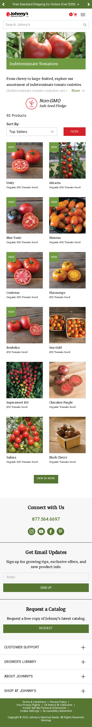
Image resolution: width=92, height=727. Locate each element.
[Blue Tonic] (24, 215)
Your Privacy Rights (28, 705)
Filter (74, 131)
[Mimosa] (67, 215)
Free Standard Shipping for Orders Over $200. (44, 4)
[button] (3, 4)
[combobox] (46, 24)
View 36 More (46, 478)
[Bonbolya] (24, 325)
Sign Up (46, 587)
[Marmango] (67, 270)
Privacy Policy (58, 702)
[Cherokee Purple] (67, 380)
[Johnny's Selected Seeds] (17, 14)
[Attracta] (67, 160)
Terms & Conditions (34, 702)
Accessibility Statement (57, 710)
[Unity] (24, 160)
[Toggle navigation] (81, 14)
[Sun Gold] (67, 325)
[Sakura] (24, 435)
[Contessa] (24, 270)
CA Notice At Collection (58, 705)
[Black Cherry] (67, 435)
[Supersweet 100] (24, 380)
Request (46, 628)
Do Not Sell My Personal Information (45, 707)
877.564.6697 (46, 519)
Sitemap (46, 720)
